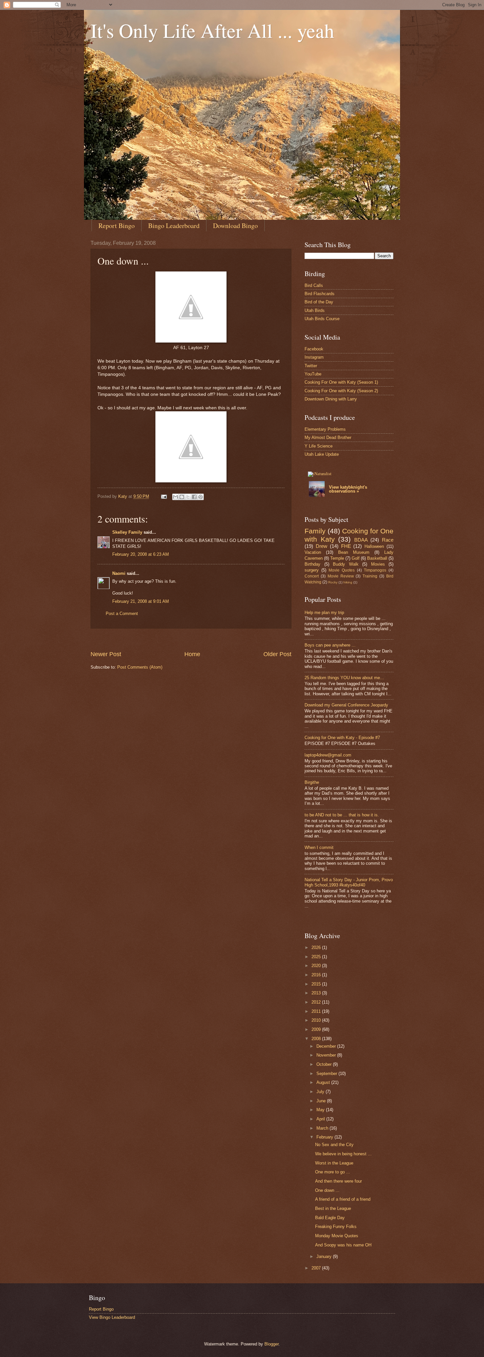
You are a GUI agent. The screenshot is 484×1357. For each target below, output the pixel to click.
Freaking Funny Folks (336, 1226)
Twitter (311, 365)
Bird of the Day (319, 301)
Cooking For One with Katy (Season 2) (341, 390)
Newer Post (106, 654)
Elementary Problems (325, 429)
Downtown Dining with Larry (331, 399)
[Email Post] (163, 496)
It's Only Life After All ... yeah (212, 30)
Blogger (271, 1344)
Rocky (332, 582)
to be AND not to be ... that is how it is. (342, 814)
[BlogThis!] (181, 497)
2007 (316, 1268)
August (323, 1082)
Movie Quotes (342, 570)
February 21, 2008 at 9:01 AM (140, 601)
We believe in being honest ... (343, 1153)
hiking (347, 582)
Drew (321, 546)
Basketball (377, 558)
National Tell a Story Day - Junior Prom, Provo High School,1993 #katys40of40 (349, 882)
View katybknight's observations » (348, 489)
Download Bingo (235, 225)
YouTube (313, 373)
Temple (337, 558)
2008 (316, 1038)
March (323, 1128)
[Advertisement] (210, 639)
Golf (356, 558)
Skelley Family (127, 532)
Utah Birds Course (322, 318)
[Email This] (175, 497)
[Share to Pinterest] (200, 497)
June (321, 1100)
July (321, 1091)
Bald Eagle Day (330, 1217)
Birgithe (312, 782)
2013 (316, 992)
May (321, 1109)
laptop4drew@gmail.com (328, 755)
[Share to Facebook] (194, 497)
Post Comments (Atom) (139, 667)
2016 (316, 974)
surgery (312, 570)
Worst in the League (334, 1163)
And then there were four (338, 1181)
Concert (312, 576)
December (326, 1046)
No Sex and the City (334, 1144)
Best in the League (333, 1208)
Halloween (374, 546)
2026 (316, 947)
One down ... (327, 1190)
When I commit (319, 847)
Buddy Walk (346, 564)
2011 (316, 1011)
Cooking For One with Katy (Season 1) (341, 382)
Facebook (314, 348)
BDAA (361, 540)
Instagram (314, 357)
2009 (316, 1029)
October (324, 1064)
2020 (316, 965)
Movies (378, 564)
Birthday (312, 564)
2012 (316, 1002)
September (327, 1073)
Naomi (118, 573)
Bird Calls (314, 285)
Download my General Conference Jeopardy (346, 705)
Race (387, 540)
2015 (316, 984)
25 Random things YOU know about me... (344, 677)
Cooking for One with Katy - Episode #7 (342, 737)
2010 (316, 1020)
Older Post (277, 654)
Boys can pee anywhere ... (330, 645)
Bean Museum (353, 552)
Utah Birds (315, 310)
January (324, 1256)
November (326, 1055)
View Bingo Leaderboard (112, 1317)
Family (315, 531)
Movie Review (341, 576)
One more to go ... (332, 1171)
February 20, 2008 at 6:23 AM (140, 554)
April (321, 1118)
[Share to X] (188, 497)
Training (370, 576)
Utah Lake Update (322, 454)
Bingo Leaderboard (174, 225)
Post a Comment (122, 613)
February (325, 1137)
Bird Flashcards (320, 293)
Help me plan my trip (324, 612)
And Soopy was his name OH (343, 1244)
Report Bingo (116, 225)
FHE (346, 546)
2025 (316, 956)
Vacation (313, 552)
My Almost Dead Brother (328, 437)
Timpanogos (375, 570)
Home (192, 654)
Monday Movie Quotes (336, 1235)
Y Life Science (319, 446)
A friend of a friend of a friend (342, 1199)
